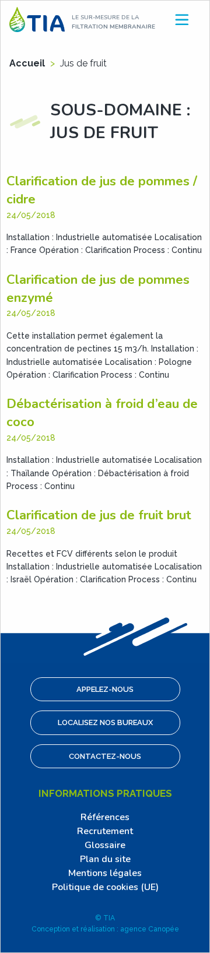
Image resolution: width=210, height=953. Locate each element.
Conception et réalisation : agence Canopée (105, 929)
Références (105, 817)
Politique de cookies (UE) (105, 887)
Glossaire (105, 845)
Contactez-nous (105, 756)
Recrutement (105, 831)
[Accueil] (37, 18)
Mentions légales (105, 873)
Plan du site (105, 859)
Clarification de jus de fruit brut (98, 515)
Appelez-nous (105, 689)
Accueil (27, 63)
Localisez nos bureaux (105, 722)
